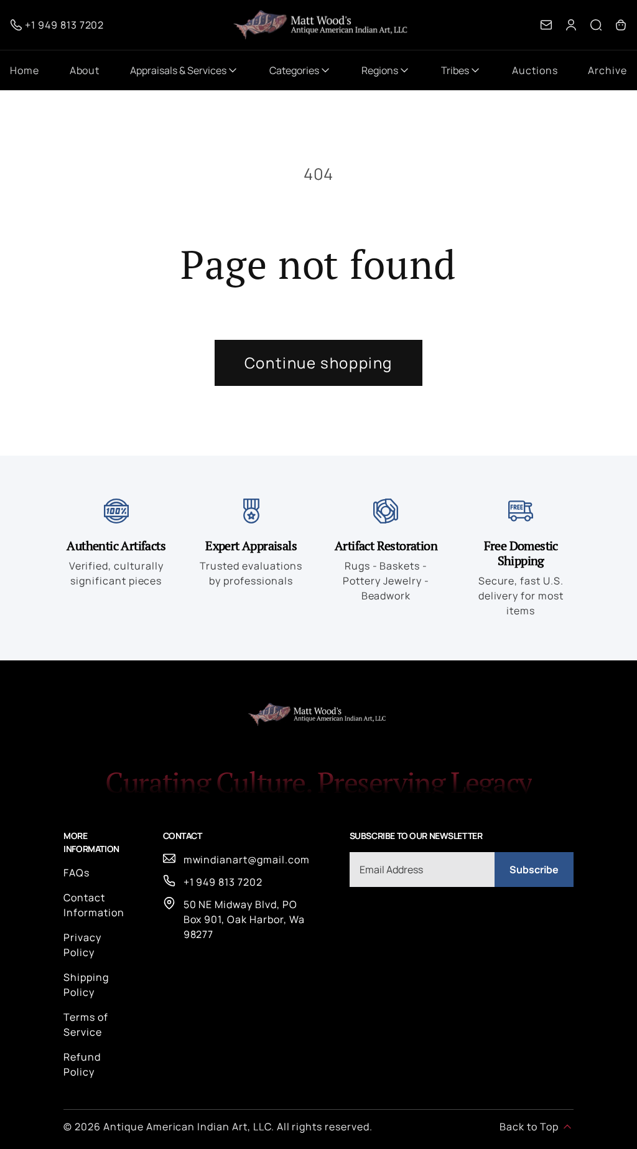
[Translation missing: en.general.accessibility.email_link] (546, 25)
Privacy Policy (82, 945)
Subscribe (534, 869)
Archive (607, 70)
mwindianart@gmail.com (247, 859)
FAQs (76, 872)
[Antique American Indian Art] (322, 25)
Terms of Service (85, 1024)
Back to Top (529, 1126)
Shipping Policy (86, 984)
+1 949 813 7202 (223, 882)
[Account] (571, 25)
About (85, 70)
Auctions (535, 70)
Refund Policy (82, 1064)
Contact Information (93, 905)
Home (24, 70)
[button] (596, 25)
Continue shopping (318, 362)
